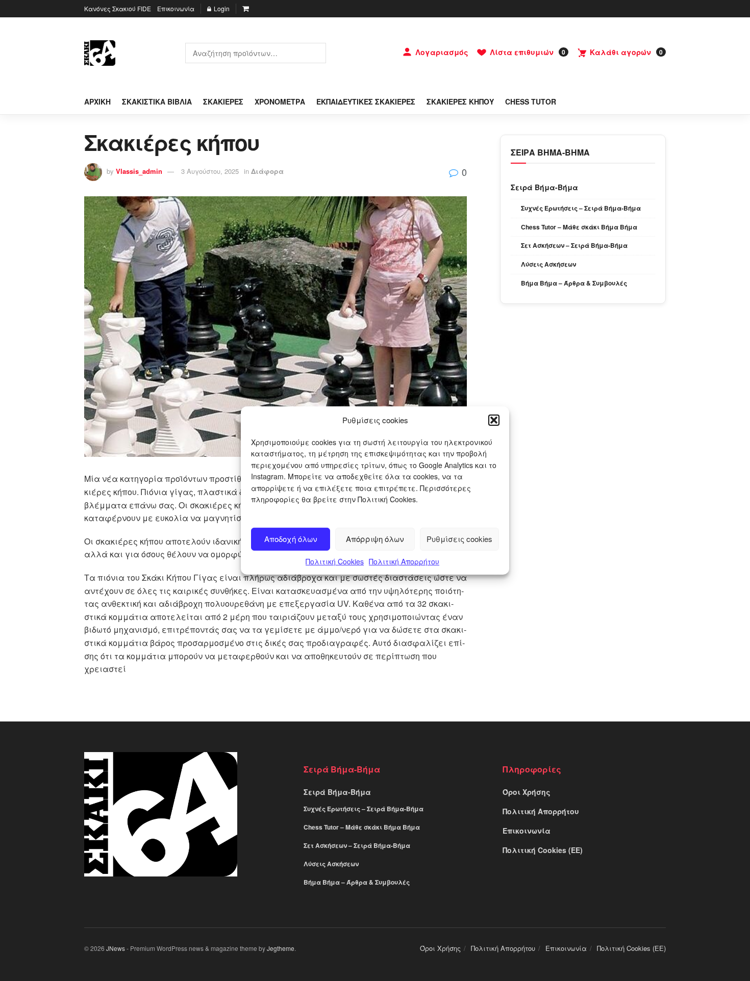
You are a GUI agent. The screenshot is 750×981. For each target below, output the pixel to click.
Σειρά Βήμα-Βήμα (544, 187)
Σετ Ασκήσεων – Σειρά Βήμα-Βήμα (574, 245)
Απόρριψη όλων (375, 538)
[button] (494, 420)
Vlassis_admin (139, 171)
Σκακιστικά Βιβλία (157, 101)
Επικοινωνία (175, 8)
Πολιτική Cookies (335, 561)
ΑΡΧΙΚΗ (97, 101)
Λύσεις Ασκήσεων (548, 264)
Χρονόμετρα (280, 101)
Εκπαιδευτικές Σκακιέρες (365, 101)
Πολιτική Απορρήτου (404, 561)
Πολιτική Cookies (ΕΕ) (543, 850)
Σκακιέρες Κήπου (460, 101)
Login (221, 8)
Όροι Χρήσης (527, 792)
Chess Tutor (530, 101)
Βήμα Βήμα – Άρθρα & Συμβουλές (574, 283)
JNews (115, 948)
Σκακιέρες (223, 101)
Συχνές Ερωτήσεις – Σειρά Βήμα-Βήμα (581, 208)
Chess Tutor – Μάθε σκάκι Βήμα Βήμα (579, 226)
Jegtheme (280, 948)
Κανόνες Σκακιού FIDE (117, 8)
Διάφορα (267, 171)
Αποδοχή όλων (290, 538)
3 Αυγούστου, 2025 (210, 171)
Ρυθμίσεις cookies (459, 538)
